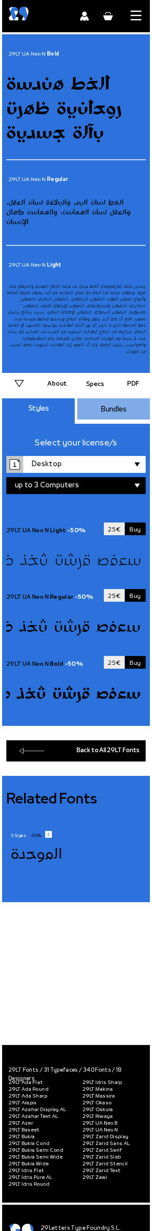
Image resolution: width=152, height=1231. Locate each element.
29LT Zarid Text (101, 1170)
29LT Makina (97, 1089)
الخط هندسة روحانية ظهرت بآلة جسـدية (64, 108)
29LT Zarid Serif (102, 1150)
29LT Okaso (97, 1103)
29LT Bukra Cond (28, 1143)
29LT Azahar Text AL (33, 1116)
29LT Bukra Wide (28, 1164)
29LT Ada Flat (25, 1082)
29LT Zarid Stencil (105, 1164)
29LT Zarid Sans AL (106, 1143)
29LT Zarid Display (105, 1137)
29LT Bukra (21, 1137)
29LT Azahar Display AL (37, 1109)
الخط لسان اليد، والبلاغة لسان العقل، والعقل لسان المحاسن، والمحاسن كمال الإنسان (68, 212)
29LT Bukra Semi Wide (35, 1157)
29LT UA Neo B (100, 1123)
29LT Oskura (97, 1109)
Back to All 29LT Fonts (107, 751)
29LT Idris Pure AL (30, 1177)
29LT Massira (98, 1096)
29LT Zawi (94, 1177)
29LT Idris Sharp (102, 1082)
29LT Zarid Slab (101, 1157)
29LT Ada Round (28, 1089)
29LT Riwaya (97, 1116)
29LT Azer (20, 1123)
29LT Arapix (22, 1103)
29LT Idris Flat (26, 1170)
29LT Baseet (24, 1130)
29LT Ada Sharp (27, 1096)
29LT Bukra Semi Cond (35, 1150)
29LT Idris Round (29, 1184)
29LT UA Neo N (100, 1130)
